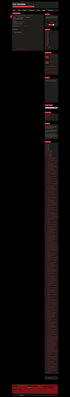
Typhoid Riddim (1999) (50, 323)
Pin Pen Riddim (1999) (50, 324)
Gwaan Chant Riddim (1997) (51, 344)
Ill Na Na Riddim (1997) (50, 340)
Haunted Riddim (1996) (50, 159)
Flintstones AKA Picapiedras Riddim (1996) (51, 227)
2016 (47, 145)
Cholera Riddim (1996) (50, 238)
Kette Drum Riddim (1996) (51, 207)
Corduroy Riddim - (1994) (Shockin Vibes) (53, 62)
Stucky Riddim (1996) (50, 168)
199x (46, 44)
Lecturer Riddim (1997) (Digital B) (52, 336)
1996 (46, 39)
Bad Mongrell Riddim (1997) (51, 312)
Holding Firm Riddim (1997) (51, 341)
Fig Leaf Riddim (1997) (50, 361)
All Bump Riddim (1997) (23, 16)
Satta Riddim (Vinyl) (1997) (51, 278)
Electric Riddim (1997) (50, 366)
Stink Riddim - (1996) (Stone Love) (50, 66)
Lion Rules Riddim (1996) (51, 200)
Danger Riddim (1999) (50, 357)
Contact (43, 10)
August (48, 155)
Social (38, 10)
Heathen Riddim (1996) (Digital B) (52, 216)
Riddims (25, 10)
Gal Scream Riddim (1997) (51, 349)
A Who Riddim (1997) (50, 307)
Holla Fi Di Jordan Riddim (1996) (52, 213)
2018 (47, 144)
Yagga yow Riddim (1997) (51, 254)
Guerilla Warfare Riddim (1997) (52, 345)
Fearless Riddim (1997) (50, 362)
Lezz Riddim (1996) (50, 201)
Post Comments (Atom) (21, 48)
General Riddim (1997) (50, 348)
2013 (47, 149)
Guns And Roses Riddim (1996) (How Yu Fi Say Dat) (52, 218)
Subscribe (51, 10)
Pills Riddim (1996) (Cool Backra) (52, 187)
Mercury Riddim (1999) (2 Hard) (52, 249)
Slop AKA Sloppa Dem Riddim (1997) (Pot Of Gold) (52, 290)
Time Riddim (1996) (50, 164)
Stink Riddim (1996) (50, 169)
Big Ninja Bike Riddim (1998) (51, 322)
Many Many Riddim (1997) (51, 306)
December (49, 150)
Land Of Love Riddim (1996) (51, 202)
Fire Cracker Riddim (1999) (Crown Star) (51, 328)
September (49, 154)
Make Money (31, 10)
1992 (46, 34)
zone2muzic (47, 119)
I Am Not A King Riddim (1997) (52, 339)
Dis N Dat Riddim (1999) (51, 330)
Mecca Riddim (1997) (50, 333)
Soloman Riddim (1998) (50, 313)
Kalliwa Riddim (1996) (50, 208)
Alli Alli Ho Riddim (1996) (51, 248)
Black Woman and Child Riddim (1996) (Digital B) (52, 245)
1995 (46, 38)
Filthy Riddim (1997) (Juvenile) (52, 350)
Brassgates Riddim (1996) (51, 243)
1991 (46, 33)
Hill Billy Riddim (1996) (50, 214)
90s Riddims (19, 4)
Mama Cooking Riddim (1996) (51, 196)
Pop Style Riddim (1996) (51, 185)
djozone (46, 118)
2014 (47, 148)
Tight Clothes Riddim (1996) (51, 165)
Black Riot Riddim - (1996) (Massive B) (51, 72)
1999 (46, 43)
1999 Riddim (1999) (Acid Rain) (52, 356)
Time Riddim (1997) (50, 267)
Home (14, 10)
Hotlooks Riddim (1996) (50, 212)
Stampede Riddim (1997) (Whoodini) (51, 274)
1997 (26, 17)
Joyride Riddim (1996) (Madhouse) (50, 192)
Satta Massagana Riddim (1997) (52, 279)
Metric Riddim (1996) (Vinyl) (51, 158)
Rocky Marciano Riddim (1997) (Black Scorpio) (52, 281)
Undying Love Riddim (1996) (51, 163)
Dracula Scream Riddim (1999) (52, 329)
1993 (46, 35)
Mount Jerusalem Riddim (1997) (52, 302)
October (48, 153)
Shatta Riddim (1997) (50, 263)
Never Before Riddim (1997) (51, 299)
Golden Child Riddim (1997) (51, 346)
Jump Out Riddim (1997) (51, 316)
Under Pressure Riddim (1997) (52, 266)
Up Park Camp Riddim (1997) (51, 262)
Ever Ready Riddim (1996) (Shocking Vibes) (51, 231)
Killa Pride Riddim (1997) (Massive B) (51, 318)
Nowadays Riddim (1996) (51, 188)
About (19, 10)
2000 (46, 45)
